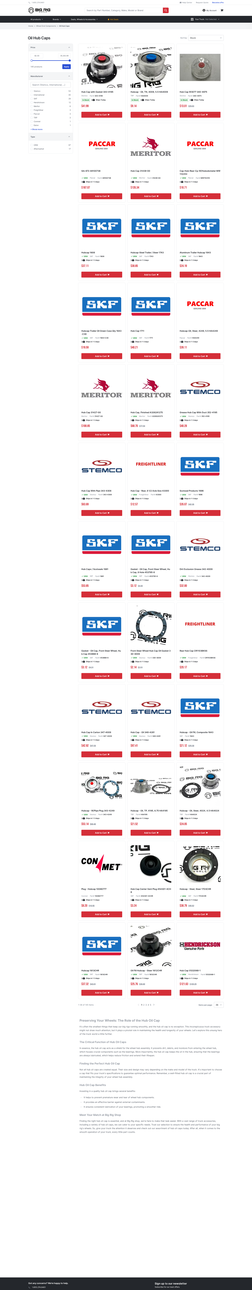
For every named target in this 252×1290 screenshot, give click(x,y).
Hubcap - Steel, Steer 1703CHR (195, 889)
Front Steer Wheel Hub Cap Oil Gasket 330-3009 (150, 652)
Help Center (187, 2)
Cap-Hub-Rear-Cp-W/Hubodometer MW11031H (200, 172)
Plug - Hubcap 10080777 (93, 889)
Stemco (84, 96)
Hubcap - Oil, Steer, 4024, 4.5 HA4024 (199, 810)
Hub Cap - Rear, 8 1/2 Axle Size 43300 (150, 490)
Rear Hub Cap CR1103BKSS (193, 650)
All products (35, 19)
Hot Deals (114, 19)
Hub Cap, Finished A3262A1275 (147, 412)
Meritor (142, 178)
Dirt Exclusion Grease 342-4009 (196, 569)
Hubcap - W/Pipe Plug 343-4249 (97, 810)
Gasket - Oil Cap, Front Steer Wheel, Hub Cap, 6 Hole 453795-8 (150, 571)
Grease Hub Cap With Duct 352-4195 (198, 412)
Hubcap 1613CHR (90, 970)
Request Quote (202, 2)
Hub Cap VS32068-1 (190, 970)
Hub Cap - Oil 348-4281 (143, 732)
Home (30, 26)
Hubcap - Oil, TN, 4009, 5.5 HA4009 (149, 92)
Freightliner (144, 495)
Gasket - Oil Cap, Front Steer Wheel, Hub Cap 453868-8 (101, 652)
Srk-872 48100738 (90, 171)
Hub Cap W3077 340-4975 (193, 92)
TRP (132, 96)
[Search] (166, 10)
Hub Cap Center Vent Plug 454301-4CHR (151, 890)
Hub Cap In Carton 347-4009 (96, 732)
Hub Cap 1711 (137, 331)
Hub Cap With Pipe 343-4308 (96, 490)
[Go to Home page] (39, 10)
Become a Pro (218, 2)
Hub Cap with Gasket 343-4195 (97, 92)
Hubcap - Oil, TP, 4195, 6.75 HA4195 (149, 810)
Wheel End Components (46, 26)
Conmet (84, 896)
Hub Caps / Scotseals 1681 (94, 569)
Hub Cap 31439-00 (140, 171)
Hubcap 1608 (88, 252)
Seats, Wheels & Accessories (83, 19)
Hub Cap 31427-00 (91, 412)
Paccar (92, 178)
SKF (91, 256)
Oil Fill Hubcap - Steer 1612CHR (146, 970)
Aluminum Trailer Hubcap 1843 (195, 252)
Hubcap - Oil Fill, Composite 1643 (196, 732)
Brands (56, 19)
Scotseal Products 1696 (192, 490)
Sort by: (183, 38)
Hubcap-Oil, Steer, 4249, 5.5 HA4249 (199, 331)
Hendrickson (193, 974)
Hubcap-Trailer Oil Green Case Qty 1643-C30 (101, 332)
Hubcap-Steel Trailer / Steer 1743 (147, 252)
